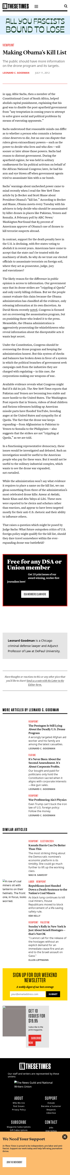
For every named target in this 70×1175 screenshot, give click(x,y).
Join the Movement (14, 1162)
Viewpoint (8, 45)
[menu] (36, 7)
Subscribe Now (34, 1040)
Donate (51, 1103)
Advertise (51, 1113)
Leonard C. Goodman (16, 72)
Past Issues (19, 1106)
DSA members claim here (35, 594)
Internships (51, 1130)
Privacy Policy (19, 1109)
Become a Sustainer (51, 1106)
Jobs (51, 1127)
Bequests (51, 1109)
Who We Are (19, 1103)
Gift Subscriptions (19, 1130)
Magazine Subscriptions (19, 1127)
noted (33, 310)
